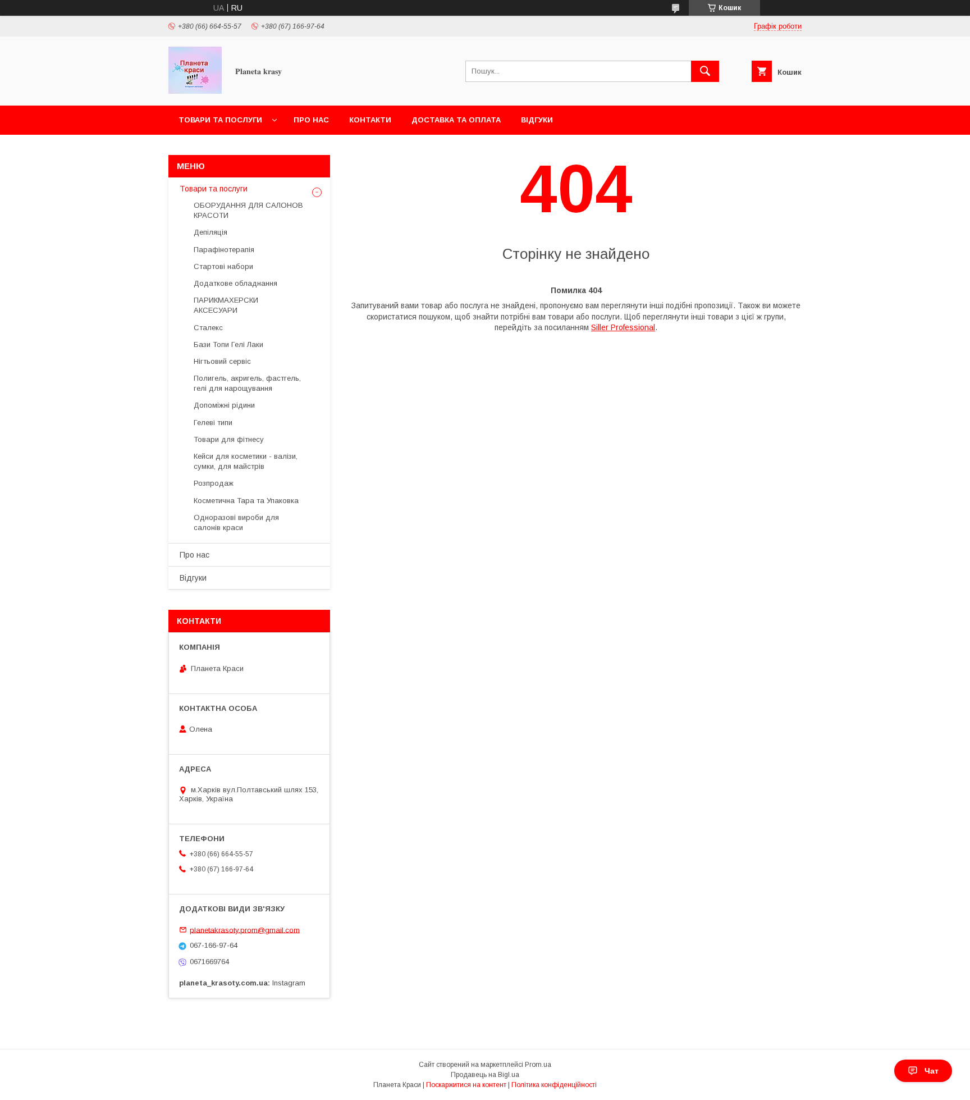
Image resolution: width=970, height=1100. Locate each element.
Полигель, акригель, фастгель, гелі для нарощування (247, 383)
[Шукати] (705, 71)
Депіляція (210, 232)
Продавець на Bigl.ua (485, 1075)
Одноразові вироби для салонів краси (236, 522)
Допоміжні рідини (224, 405)
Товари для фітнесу (229, 439)
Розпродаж (214, 483)
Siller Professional (623, 327)
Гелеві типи (213, 422)
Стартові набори (223, 266)
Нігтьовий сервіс (222, 361)
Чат (932, 1070)
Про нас (311, 120)
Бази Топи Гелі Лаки (228, 344)
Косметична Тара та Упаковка (246, 500)
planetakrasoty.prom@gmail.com (245, 929)
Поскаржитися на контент (466, 1085)
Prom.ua (538, 1065)
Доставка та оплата (456, 120)
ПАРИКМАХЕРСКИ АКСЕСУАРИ (226, 305)
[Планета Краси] (195, 90)
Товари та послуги (220, 120)
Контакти (370, 120)
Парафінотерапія (224, 249)
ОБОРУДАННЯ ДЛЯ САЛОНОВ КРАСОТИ (248, 210)
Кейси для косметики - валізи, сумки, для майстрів (246, 461)
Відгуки (537, 120)
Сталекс (208, 327)
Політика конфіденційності (554, 1085)
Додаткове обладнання (235, 283)
